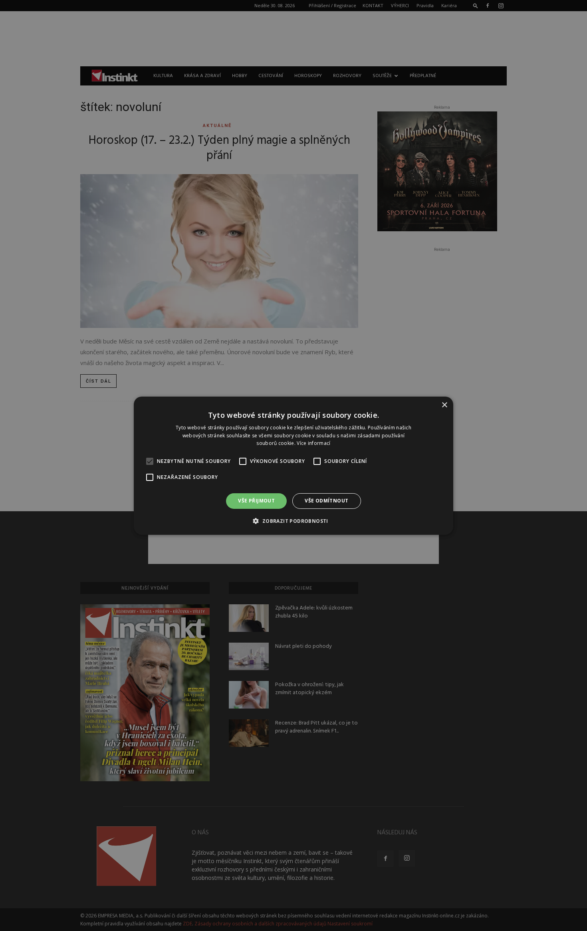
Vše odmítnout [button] (326, 500)
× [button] (444, 405)
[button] (293, 521)
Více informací (313, 443)
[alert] (293, 465)
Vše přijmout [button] (256, 500)
